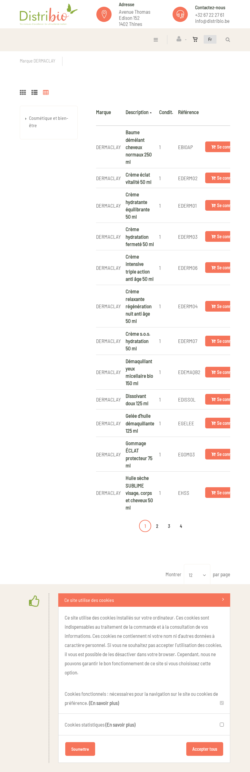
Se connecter (229, 146)
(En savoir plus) (104, 703)
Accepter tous (204, 749)
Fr (210, 39)
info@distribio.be (212, 21)
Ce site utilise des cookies (89, 600)
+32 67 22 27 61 (209, 15)
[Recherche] (226, 39)
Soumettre (80, 749)
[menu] (156, 39)
